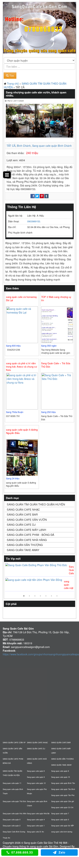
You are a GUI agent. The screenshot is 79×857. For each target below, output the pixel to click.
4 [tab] (40, 596)
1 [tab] (24, 596)
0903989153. (34, 221)
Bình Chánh (24, 145)
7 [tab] (57, 596)
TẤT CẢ (11, 145)
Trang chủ (13, 83)
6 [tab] (51, 596)
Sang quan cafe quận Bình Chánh (52, 145)
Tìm (11, 75)
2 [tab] (29, 596)
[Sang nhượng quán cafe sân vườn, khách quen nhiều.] (39, 120)
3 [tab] (35, 596)
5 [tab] (46, 596)
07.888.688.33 (22, 852)
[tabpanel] (39, 577)
